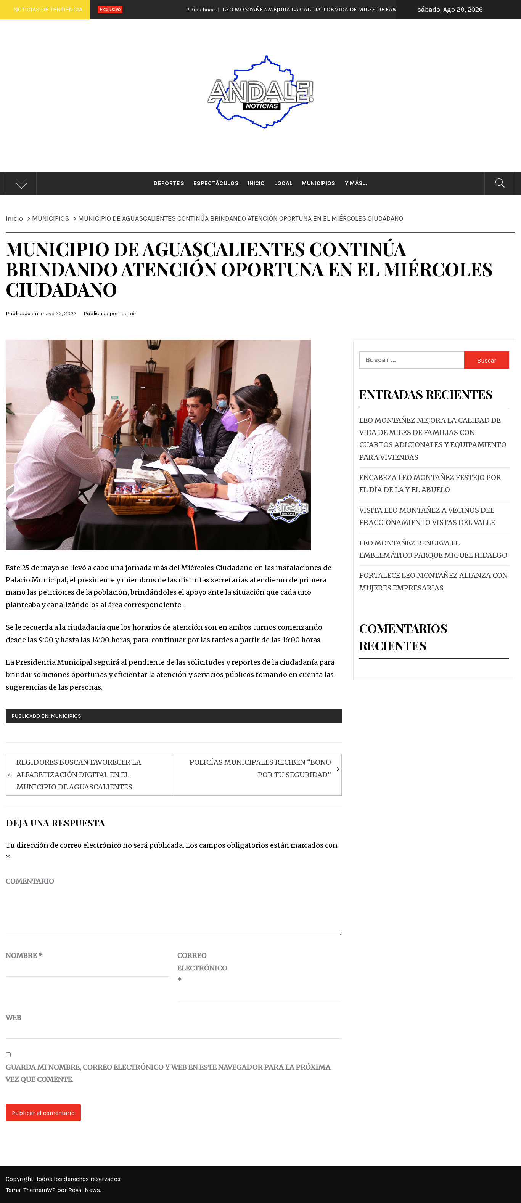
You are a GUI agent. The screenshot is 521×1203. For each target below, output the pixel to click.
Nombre (24, 955)
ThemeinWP (40, 1189)
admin (130, 313)
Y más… (356, 183)
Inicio (256, 183)
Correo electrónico (196, 968)
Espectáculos (216, 183)
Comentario (30, 881)
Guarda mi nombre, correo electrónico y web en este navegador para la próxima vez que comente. (168, 1073)
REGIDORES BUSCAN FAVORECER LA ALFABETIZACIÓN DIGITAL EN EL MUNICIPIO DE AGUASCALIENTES (78, 774)
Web (13, 1017)
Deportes (169, 183)
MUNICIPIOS (66, 716)
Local (283, 183)
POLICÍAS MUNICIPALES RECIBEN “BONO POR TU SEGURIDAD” (260, 768)
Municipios (318, 183)
